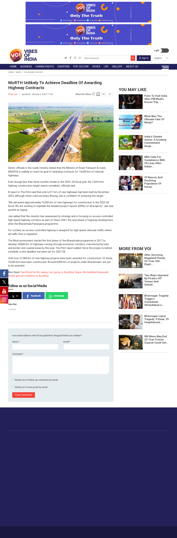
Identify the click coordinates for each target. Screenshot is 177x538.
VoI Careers (99, 495)
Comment (17, 354)
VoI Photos (80, 491)
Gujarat (20, 452)
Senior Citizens (58, 491)
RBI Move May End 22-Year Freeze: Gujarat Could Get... (156, 339)
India (42, 440)
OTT (99, 448)
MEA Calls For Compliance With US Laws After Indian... (154, 161)
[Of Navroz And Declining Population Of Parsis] (131, 183)
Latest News (23, 444)
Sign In (145, 57)
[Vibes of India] (22, 55)
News (18, 72)
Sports (54, 511)
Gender (54, 479)
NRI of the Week (84, 448)
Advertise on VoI (102, 471)
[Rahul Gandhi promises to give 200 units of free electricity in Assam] (131, 260)
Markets (44, 452)
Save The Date (82, 471)
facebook (36, 295)
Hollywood (103, 444)
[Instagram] (75, 58)
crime (19, 456)
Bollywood (103, 440)
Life (49, 468)
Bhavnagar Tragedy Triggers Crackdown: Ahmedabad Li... (156, 300)
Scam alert (99, 479)
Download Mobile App (152, 532)
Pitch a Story (100, 483)
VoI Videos (80, 479)
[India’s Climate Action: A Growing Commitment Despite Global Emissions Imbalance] (131, 142)
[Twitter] (65, 58)
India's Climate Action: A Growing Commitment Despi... (155, 141)
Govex (112, 436)
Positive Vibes (24, 464)
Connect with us (153, 422)
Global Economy (49, 448)
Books (100, 452)
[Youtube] (79, 58)
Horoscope (56, 471)
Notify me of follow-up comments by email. (36, 380)
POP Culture (100, 436)
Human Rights (65, 436)
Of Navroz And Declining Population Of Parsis (153, 182)
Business (41, 436)
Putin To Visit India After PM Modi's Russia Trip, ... (155, 99)
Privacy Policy (63, 531)
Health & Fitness (59, 503)
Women (54, 475)
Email (66, 341)
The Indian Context (33, 72)
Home (11, 72)
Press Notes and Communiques (111, 475)
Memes (78, 487)
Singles (54, 495)
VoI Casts (79, 483)
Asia (77, 444)
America (80, 440)
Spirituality (56, 519)
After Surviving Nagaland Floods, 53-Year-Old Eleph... (155, 259)
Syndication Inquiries (104, 491)
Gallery (74, 468)
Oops (96, 487)
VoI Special (22, 460)
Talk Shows (80, 475)
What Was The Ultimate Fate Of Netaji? (154, 119)
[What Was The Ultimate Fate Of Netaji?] (131, 122)
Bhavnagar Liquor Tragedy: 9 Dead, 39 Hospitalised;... (156, 319)
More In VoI (95, 468)
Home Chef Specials (147, 440)
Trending (20, 440)
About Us (28, 531)
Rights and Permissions (106, 499)
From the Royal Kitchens (150, 444)
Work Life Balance (60, 499)
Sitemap (75, 531)
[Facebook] (70, 58)
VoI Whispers (119, 444)
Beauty (54, 515)
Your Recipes (143, 448)
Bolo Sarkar (118, 448)
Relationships (58, 483)
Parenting (55, 487)
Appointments (120, 452)
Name (16, 341)
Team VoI (13, 94)
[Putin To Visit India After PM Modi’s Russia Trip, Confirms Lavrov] (131, 101)
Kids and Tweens (60, 507)
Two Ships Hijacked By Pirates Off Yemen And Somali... (156, 280)
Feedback (51, 531)
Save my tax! (47, 456)
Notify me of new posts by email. (31, 387)
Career (19, 531)
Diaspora (76, 436)
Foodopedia (139, 436)
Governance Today (122, 440)
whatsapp (59, 295)
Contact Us (39, 531)
